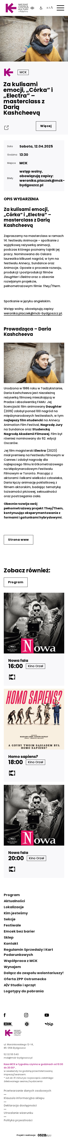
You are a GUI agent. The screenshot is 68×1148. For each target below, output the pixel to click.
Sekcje (9, 919)
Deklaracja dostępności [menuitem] (20, 1105)
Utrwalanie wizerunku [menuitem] (18, 1113)
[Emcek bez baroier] (41, 8)
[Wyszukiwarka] (55, 22)
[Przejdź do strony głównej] (17, 8)
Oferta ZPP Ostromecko (25, 979)
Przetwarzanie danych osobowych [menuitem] (27, 1091)
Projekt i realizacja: (26, 1135)
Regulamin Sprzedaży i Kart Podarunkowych (28, 952)
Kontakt (11, 943)
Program (15, 582)
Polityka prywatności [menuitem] (18, 1120)
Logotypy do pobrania (24, 991)
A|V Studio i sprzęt (20, 985)
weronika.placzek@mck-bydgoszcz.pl (33, 313)
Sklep (9, 937)
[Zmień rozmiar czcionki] (49, 8)
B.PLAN (38, 22)
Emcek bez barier (19, 931)
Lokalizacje (14, 907)
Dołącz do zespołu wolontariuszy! (34, 972)
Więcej (46, 126)
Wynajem (12, 966)
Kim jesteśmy (16, 913)
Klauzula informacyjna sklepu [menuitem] (24, 1098)
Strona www (18, 539)
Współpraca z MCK (20, 960)
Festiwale (12, 925)
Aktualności (14, 901)
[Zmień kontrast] (32, 8)
